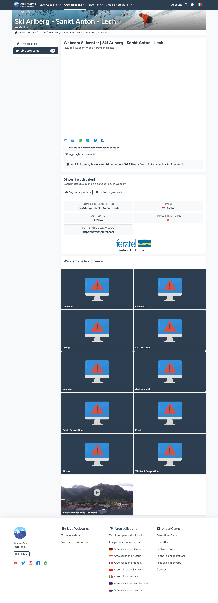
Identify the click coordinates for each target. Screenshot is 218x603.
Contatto (162, 542)
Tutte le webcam (71, 535)
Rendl (138, 430)
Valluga (66, 347)
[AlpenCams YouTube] (15, 563)
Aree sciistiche (28, 32)
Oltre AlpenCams (167, 535)
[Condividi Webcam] (65, 140)
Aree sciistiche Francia (128, 562)
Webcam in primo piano (75, 542)
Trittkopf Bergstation (147, 471)
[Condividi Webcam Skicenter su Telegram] (87, 140)
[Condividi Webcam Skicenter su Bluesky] (95, 140)
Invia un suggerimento (111, 192)
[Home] (16, 32)
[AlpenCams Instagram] (30, 563)
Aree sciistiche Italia (126, 576)
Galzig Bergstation (73, 430)
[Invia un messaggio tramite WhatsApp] (45, 563)
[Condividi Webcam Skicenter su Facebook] (102, 140)
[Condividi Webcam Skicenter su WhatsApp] (80, 140)
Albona (66, 471)
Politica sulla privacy (169, 562)
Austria (42, 32)
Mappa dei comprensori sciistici (128, 542)
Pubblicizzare (165, 549)
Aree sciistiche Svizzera (128, 569)
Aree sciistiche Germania (129, 549)
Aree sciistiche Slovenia (128, 590)
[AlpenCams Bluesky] (23, 563)
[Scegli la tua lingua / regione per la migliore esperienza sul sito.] (199, 4)
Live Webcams (37, 50)
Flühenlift (140, 306)
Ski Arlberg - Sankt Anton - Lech (65, 32)
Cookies (161, 569)
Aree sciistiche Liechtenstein (131, 583)
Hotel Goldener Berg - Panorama (80, 512)
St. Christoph (142, 347)
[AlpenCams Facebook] (38, 563)
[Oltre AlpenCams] (192, 4)
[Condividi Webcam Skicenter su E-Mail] (72, 140)
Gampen (67, 389)
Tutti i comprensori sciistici (125, 535)
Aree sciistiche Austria (127, 555)
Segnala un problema (80, 192)
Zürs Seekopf (142, 389)
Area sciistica (29, 43)
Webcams (90, 32)
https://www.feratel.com (98, 232)
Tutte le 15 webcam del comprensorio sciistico (94, 147)
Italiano (24, 554)
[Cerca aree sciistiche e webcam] (186, 4)
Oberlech (68, 306)
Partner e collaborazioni (171, 555)
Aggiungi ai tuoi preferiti (82, 154)
